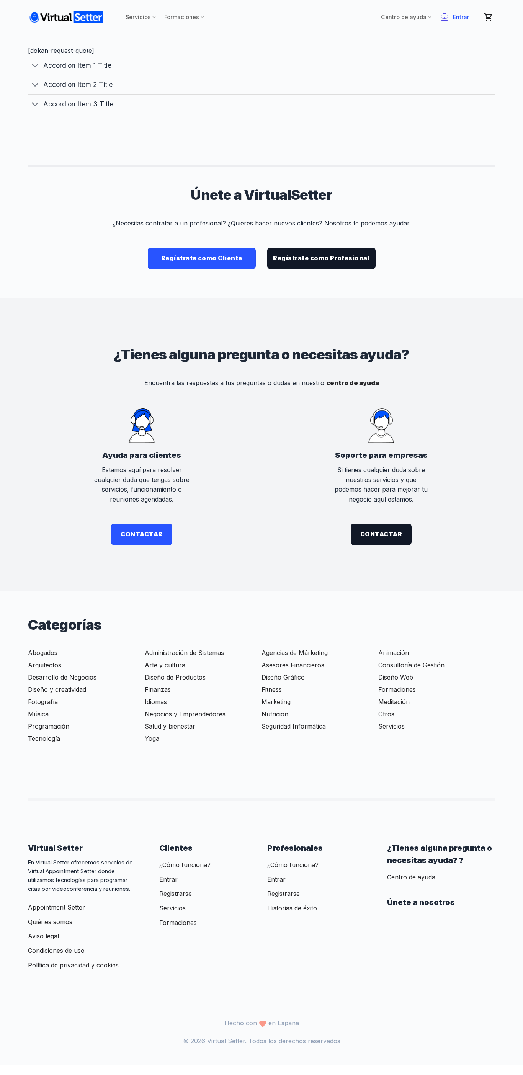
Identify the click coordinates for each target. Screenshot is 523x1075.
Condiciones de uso (56, 950)
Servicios (138, 17)
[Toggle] (35, 66)
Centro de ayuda (404, 17)
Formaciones (181, 17)
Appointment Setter (56, 907)
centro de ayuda (352, 383)
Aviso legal (43, 936)
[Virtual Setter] (71, 17)
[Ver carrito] (489, 17)
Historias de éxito (292, 908)
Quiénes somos (50, 922)
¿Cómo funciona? (185, 865)
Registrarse (175, 893)
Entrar (461, 17)
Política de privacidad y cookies (73, 965)
